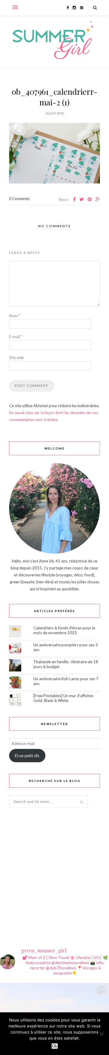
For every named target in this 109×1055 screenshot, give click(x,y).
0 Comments (19, 198)
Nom (14, 315)
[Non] (101, 1034)
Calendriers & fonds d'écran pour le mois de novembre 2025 (64, 630)
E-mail (15, 336)
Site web (16, 357)
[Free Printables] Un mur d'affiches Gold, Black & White (63, 698)
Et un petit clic (27, 755)
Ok (54, 1046)
